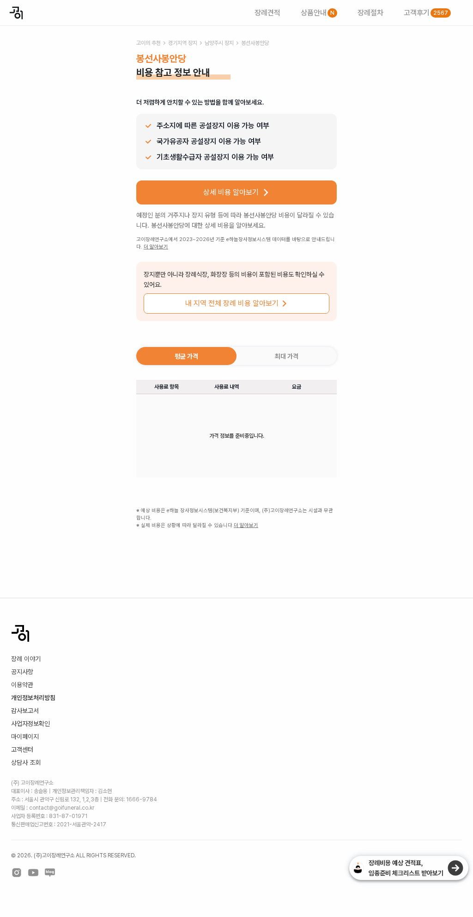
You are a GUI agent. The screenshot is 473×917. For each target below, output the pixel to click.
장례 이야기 (26, 659)
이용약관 (22, 684)
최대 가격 (286, 356)
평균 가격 (186, 356)
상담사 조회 (26, 762)
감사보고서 (25, 710)
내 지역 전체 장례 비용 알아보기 (232, 303)
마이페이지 (25, 736)
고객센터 (22, 749)
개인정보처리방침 (33, 697)
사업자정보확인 (30, 723)
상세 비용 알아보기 (231, 192)
